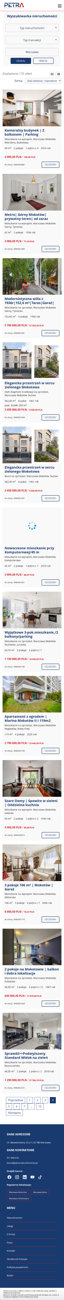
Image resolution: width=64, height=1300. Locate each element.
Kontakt (11, 1250)
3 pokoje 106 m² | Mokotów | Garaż (29, 887)
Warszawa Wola (40, 1192)
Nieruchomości (14, 1217)
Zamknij (32, 1293)
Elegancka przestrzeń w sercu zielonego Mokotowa (29, 385)
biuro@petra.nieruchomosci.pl (22, 1162)
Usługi (10, 1226)
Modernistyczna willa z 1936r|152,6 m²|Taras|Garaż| (29, 300)
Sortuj (18, 81)
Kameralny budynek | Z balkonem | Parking (24, 132)
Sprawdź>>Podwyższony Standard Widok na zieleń (26, 1055)
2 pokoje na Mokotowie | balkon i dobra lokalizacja (32, 971)
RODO (10, 1275)
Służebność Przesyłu (17, 1259)
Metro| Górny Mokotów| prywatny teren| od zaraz (26, 216)
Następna (14, 1113)
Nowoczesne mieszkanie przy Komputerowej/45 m (29, 550)
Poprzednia (15, 1100)
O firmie (11, 1234)
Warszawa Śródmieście (19, 1198)
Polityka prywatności (17, 1267)
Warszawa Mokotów (18, 1192)
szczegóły (50, 164)
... (31, 1106)
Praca (9, 1242)
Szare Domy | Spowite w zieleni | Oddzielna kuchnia (31, 802)
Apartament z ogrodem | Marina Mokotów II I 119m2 (28, 718)
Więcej (43, 60)
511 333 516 (13, 1157)
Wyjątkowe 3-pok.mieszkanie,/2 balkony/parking (31, 634)
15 (39, 1106)
